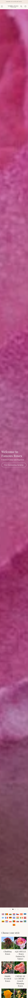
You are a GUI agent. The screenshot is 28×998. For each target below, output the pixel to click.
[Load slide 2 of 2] (15, 909)
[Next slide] (18, 909)
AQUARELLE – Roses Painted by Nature (20, 955)
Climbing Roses (8, 952)
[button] (21, 6)
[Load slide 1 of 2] (13, 909)
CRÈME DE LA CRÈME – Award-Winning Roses (20, 981)
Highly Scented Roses (7, 978)
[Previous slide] (10, 909)
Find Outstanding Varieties (13, 465)
